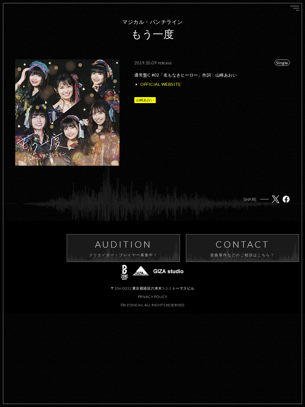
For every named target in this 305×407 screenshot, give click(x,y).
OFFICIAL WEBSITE (160, 84)
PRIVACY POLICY (152, 296)
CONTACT (242, 248)
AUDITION (123, 248)
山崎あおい (145, 100)
